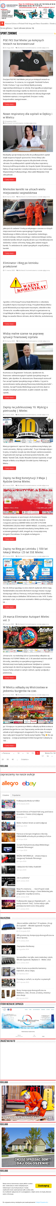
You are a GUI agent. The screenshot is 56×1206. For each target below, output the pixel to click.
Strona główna (6, 28)
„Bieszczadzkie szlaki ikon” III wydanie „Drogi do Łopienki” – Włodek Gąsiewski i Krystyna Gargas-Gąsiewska (34, 925)
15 (32, 753)
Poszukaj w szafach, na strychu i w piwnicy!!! (33, 979)
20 (3, 759)
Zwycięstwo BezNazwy (25, 946)
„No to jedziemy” (23, 878)
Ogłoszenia (5, 918)
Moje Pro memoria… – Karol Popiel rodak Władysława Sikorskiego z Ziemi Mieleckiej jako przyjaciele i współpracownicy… (35, 891)
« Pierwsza (6, 753)
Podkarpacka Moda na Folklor (28, 801)
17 (42, 756)
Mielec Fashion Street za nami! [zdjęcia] (20, 24)
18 (48, 756)
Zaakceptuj (43, 1185)
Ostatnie (5, 795)
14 (27, 753)
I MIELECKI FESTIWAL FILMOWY (29, 867)
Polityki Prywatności (42, 1202)
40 (13, 759)
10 (18, 753)
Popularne (16, 795)
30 (8, 759)
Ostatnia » (25, 759)
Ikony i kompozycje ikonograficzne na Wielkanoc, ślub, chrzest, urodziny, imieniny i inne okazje (34, 992)
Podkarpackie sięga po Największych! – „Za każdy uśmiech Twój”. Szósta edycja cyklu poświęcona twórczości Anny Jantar (33, 903)
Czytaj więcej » (9, 104)
